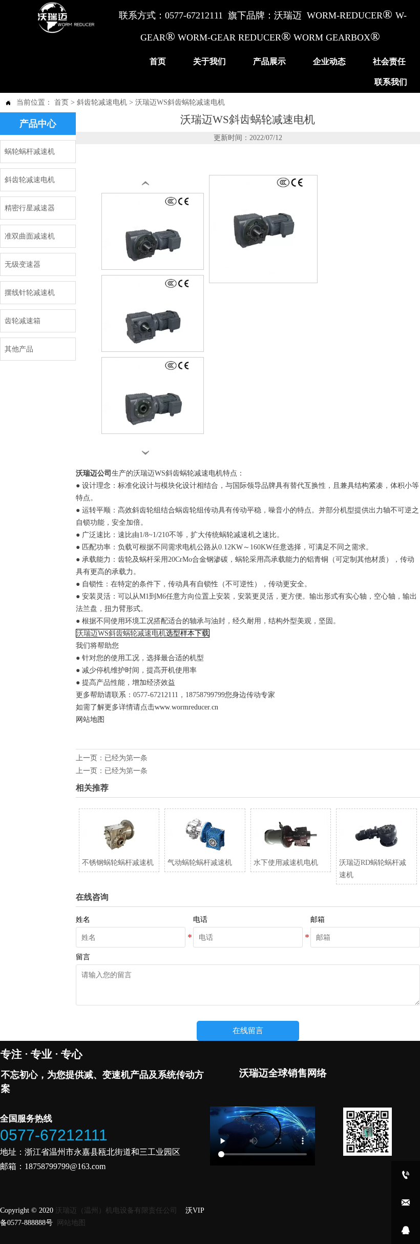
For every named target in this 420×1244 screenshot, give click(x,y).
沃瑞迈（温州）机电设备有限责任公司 (116, 1210)
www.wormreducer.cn (186, 707)
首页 (61, 102)
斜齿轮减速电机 (102, 102)
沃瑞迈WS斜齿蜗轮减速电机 (180, 102)
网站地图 (90, 719)
